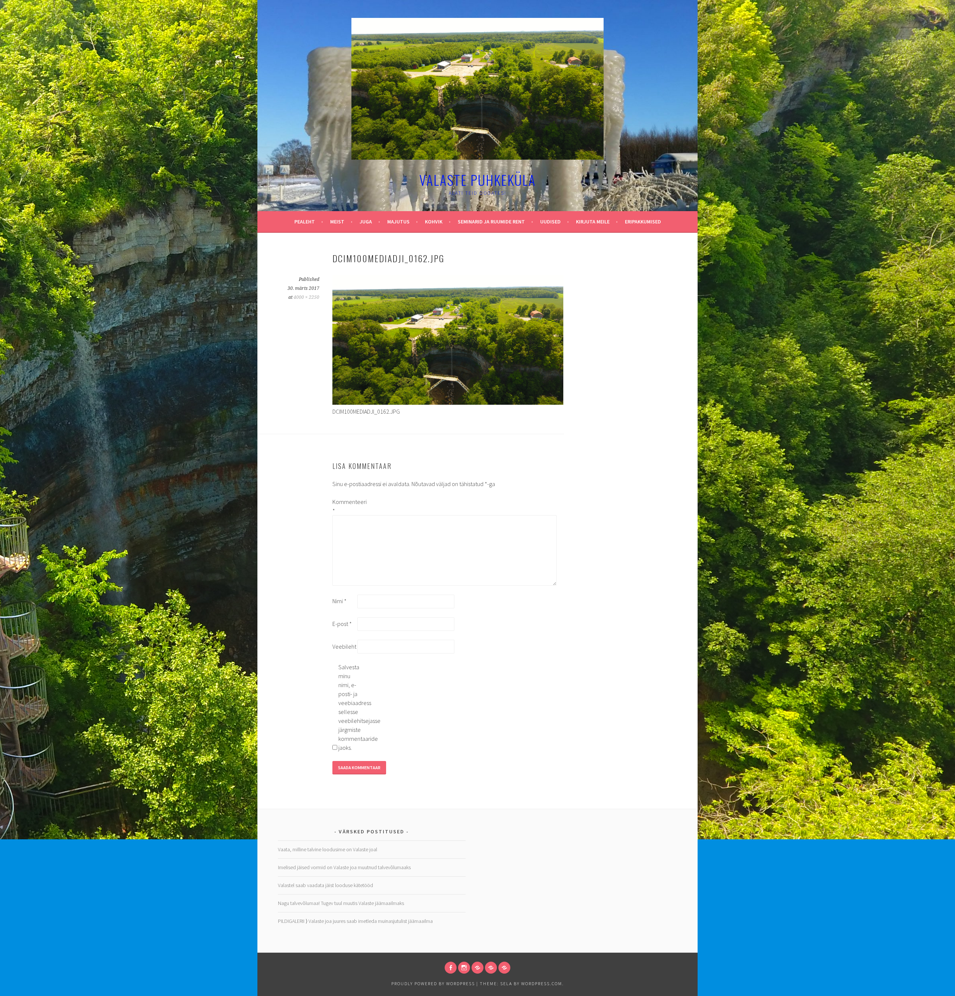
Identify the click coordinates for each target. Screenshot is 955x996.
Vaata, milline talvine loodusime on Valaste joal (327, 849)
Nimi (339, 601)
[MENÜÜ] (491, 968)
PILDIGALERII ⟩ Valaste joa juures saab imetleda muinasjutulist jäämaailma (355, 921)
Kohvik (433, 221)
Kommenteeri (344, 506)
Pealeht (304, 221)
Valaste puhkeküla (477, 180)
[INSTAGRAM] (464, 968)
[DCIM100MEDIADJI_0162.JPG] (447, 402)
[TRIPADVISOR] (477, 968)
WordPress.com (541, 983)
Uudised (550, 221)
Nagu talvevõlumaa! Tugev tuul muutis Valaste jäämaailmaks (341, 903)
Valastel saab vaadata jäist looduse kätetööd (325, 885)
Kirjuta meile (593, 221)
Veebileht (344, 646)
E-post (342, 623)
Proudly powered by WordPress (433, 983)
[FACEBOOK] (451, 968)
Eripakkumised (643, 221)
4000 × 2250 (306, 297)
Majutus (398, 221)
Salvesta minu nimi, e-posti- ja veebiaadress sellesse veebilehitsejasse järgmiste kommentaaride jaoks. (350, 707)
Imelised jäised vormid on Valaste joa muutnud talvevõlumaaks (344, 867)
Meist (337, 221)
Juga (366, 221)
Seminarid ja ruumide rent (491, 221)
